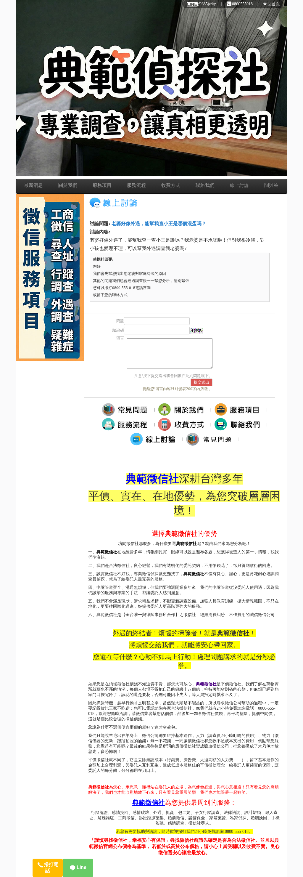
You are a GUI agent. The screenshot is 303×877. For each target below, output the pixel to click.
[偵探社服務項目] (239, 409)
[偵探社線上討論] (154, 438)
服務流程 (136, 185)
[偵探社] (126, 409)
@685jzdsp (207, 4)
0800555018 (242, 4)
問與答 (271, 185)
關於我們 (67, 185)
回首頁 (273, 4)
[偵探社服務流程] (126, 424)
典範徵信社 (106, 552)
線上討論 (239, 185)
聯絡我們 (205, 185)
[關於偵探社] (183, 409)
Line (80, 867)
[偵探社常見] (211, 438)
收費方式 (170, 185)
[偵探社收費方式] (183, 424)
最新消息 (33, 185)
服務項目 (102, 185)
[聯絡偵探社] (239, 424)
